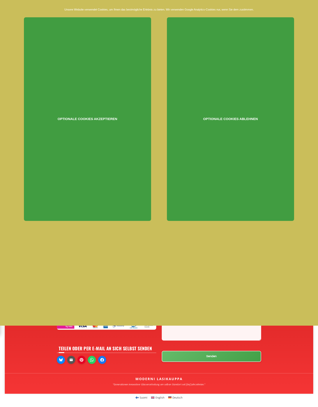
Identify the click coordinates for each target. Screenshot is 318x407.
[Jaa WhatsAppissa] (92, 360)
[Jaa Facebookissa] (102, 360)
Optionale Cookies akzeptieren (87, 119)
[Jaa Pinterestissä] (81, 360)
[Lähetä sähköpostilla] (71, 360)
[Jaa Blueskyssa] (61, 360)
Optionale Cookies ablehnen (230, 119)
